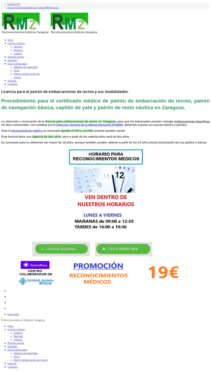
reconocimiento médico (26, 130)
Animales (12, 60)
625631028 (13, 4)
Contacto (12, 84)
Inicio (10, 40)
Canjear (18, 53)
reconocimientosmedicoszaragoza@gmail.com (33, 7)
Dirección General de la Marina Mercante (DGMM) (89, 124)
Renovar (18, 50)
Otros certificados (17, 63)
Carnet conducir (16, 43)
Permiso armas (15, 57)
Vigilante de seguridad (25, 67)
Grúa (16, 70)
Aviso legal (13, 314)
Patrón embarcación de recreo (31, 360)
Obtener (18, 46)
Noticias (12, 80)
